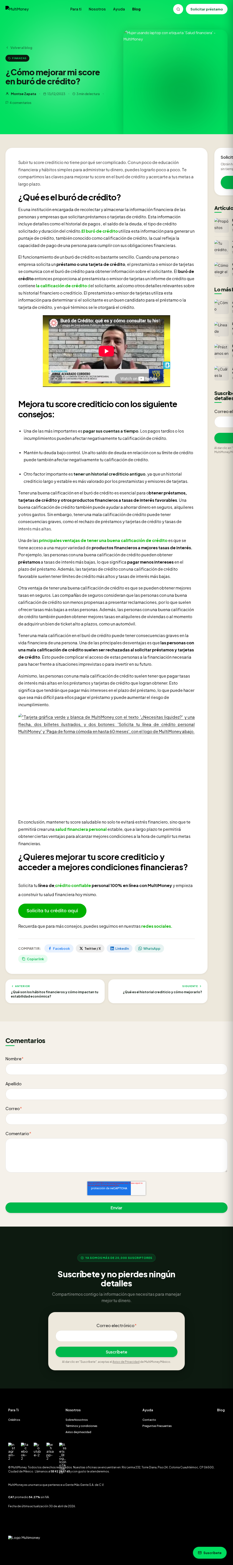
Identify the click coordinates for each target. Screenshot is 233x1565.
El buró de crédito (99, 231)
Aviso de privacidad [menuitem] (78, 1432)
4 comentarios (20, 103)
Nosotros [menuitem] (97, 9)
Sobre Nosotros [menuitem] (77, 1419)
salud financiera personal (81, 829)
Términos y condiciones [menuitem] (81, 1426)
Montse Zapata (23, 94)
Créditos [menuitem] (14, 1419)
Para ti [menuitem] (75, 9)
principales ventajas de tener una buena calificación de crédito (103, 540)
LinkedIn (122, 948)
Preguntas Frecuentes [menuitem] (157, 1426)
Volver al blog (21, 47)
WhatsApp (151, 948)
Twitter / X (92, 948)
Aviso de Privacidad (126, 1361)
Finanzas (19, 58)
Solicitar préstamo (206, 9)
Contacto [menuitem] (149, 1419)
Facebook (61, 948)
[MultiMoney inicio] (21, 9)
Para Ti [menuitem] (13, 1410)
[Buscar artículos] (178, 9)
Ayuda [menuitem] (119, 9)
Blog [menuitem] (136, 9)
